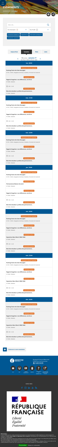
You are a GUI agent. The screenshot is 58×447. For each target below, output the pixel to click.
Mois (36, 52)
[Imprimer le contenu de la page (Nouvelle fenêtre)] (48, 14)
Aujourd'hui (14, 52)
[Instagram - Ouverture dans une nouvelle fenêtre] (25, 388)
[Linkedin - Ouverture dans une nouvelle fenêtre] (29, 388)
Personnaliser (23, 445)
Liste (45, 52)
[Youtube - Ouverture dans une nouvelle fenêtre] (32, 388)
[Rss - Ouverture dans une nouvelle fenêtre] (36, 388)
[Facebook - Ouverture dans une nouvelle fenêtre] (22, 388)
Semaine (26, 52)
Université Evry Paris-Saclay (10, 11)
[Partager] (53, 14)
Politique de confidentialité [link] (34, 445)
